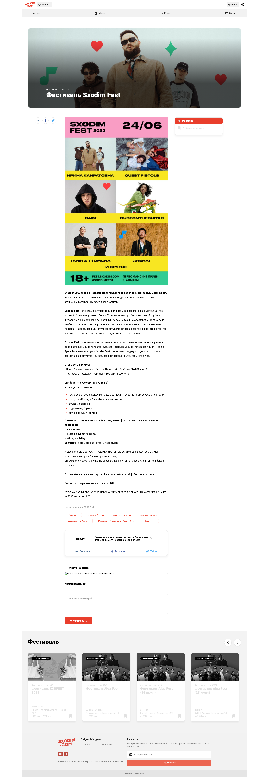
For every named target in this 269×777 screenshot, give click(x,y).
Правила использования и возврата (75, 761)
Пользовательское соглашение (108, 761)
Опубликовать (78, 620)
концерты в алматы (122, 515)
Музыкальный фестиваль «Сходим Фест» (116, 521)
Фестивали (73, 515)
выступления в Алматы (78, 521)
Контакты (107, 744)
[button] (227, 642)
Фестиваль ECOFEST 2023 (48, 690)
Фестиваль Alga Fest (102, 688)
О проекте (86, 744)
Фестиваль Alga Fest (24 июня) (156, 690)
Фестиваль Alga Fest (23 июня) (211, 690)
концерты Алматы (95, 515)
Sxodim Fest (150, 521)
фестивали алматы (148, 515)
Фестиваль (52, 90)
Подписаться (169, 762)
